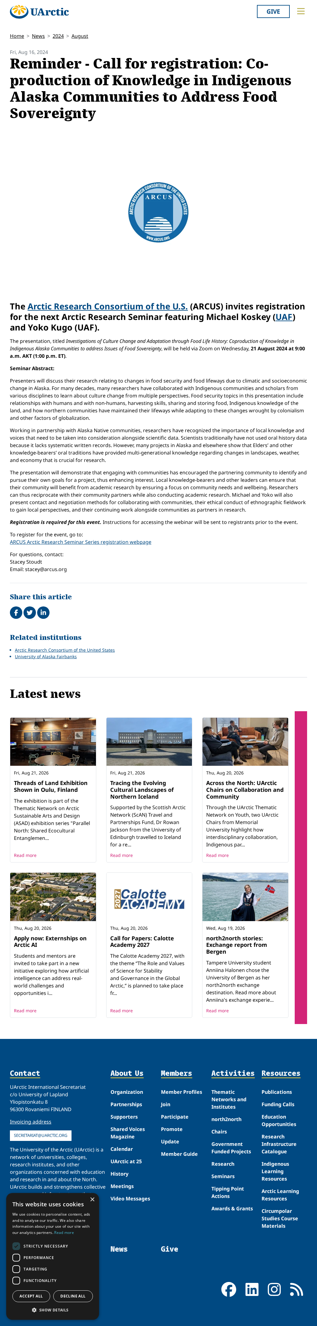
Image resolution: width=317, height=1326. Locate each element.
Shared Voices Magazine (128, 1133)
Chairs (219, 1131)
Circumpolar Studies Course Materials (280, 1218)
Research (222, 1163)
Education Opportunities (279, 1120)
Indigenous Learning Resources (275, 1171)
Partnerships (126, 1104)
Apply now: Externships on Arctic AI (50, 941)
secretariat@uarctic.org (40, 1135)
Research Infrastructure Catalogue (279, 1144)
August (80, 36)
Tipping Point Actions (227, 1192)
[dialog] (52, 1256)
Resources (281, 1073)
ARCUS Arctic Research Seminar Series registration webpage (80, 542)
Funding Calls (278, 1104)
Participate (175, 1116)
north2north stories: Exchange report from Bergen (236, 944)
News (38, 36)
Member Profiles (181, 1092)
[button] (52, 1310)
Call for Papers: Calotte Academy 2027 (142, 941)
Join (165, 1104)
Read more (25, 855)
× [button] (92, 1199)
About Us (127, 1073)
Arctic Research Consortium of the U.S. (108, 306)
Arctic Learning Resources (280, 1195)
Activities (233, 1073)
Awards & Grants (232, 1208)
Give (273, 11)
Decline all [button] (72, 1296)
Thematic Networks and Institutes (228, 1099)
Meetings (122, 1186)
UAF (284, 316)
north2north (226, 1119)
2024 (58, 36)
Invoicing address (30, 1121)
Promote (172, 1129)
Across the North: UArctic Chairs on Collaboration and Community (245, 789)
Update (170, 1141)
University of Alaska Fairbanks (46, 656)
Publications (277, 1092)
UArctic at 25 (126, 1161)
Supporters (124, 1116)
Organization (127, 1092)
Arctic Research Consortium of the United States (65, 650)
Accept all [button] (31, 1296)
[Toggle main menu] (301, 11)
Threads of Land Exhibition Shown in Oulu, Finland (51, 786)
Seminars (223, 1176)
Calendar (122, 1149)
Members (176, 1073)
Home (17, 36)
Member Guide (179, 1154)
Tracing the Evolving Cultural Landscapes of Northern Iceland (142, 789)
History (119, 1173)
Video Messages (130, 1198)
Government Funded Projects (231, 1148)
